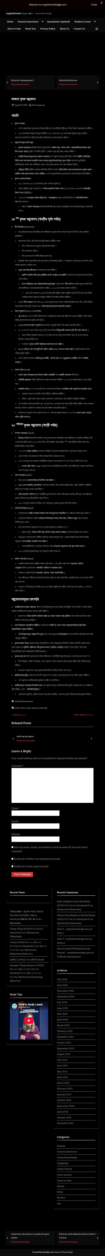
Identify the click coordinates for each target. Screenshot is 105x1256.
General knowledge (67, 1157)
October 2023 (64, 1100)
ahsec (23, 707)
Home (10, 21)
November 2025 (65, 990)
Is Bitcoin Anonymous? (69, 956)
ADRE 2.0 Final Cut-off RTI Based (27, 959)
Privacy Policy (47, 28)
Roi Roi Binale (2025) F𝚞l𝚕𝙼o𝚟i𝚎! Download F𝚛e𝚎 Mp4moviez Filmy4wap (75, 905)
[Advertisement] (52, 53)
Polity (60, 1191)
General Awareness (28, 21)
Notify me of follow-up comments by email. (37, 858)
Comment (17, 765)
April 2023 (62, 1111)
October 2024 (64, 1042)
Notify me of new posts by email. (31, 866)
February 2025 (65, 1031)
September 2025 (66, 996)
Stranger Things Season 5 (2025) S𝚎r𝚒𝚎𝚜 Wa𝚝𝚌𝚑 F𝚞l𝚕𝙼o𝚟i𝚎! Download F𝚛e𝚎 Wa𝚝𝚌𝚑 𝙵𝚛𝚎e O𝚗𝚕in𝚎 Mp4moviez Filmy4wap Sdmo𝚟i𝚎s (27, 973)
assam (35, 707)
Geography (62, 1163)
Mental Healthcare (20, 80)
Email (15, 821)
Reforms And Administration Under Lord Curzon (31, 1236)
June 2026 (62, 985)
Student (61, 1197)
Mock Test (30, 28)
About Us (64, 28)
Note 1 (60, 932)
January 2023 (64, 1117)
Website (15, 834)
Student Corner (83, 21)
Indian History (64, 1168)
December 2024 (65, 1036)
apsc (29, 707)
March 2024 (63, 1082)
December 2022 (65, 1123)
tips (59, 1203)
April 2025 (62, 1019)
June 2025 (62, 1008)
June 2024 (62, 1065)
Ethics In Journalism (69, 80)
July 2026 (62, 979)
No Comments (38, 105)
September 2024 (66, 1048)
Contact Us (79, 28)
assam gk (43, 707)
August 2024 (63, 1054)
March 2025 (63, 1025)
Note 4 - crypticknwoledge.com (73, 928)
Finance (61, 1145)
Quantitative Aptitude (58, 21)
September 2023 (66, 1105)
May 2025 (62, 1013)
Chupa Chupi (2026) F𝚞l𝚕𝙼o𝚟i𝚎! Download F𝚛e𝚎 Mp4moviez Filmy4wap (26, 932)
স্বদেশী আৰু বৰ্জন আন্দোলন (25, 736)
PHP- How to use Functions (73, 1235)
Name (15, 808)
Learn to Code (64, 1180)
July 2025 (62, 1002)
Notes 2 (61, 942)
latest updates (64, 1174)
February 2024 (65, 1088)
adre (17, 707)
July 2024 (62, 1059)
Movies (60, 1186)
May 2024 (62, 1071)
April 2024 (62, 1077)
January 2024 (64, 1094)
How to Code (14, 28)
